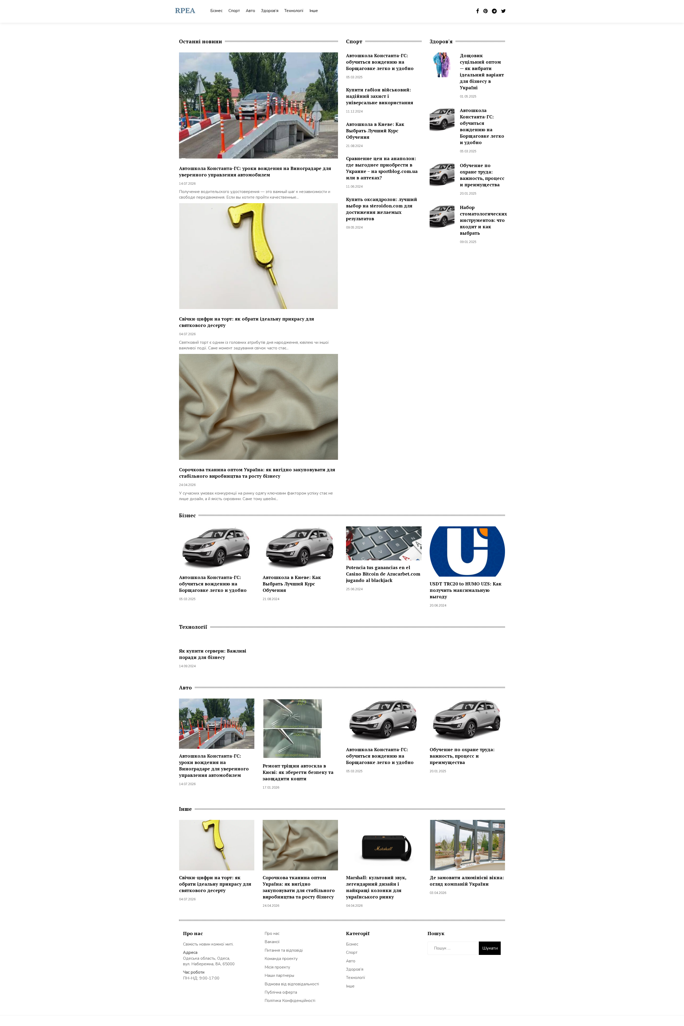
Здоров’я (269, 10)
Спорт (234, 10)
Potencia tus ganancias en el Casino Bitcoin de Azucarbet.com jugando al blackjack (383, 573)
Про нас (272, 933)
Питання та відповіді (284, 950)
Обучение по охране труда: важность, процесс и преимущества (482, 175)
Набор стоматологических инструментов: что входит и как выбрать (483, 220)
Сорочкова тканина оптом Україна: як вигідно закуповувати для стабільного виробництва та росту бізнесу (257, 472)
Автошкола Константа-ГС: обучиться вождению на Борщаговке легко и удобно (380, 61)
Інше (313, 10)
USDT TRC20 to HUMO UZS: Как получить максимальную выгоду (466, 590)
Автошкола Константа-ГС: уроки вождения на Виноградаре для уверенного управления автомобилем (255, 171)
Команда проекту (281, 958)
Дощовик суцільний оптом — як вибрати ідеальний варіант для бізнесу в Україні (482, 71)
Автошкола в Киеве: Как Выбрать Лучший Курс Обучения (375, 130)
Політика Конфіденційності (290, 1000)
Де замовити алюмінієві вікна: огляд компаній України (467, 880)
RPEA (185, 10)
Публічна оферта (281, 992)
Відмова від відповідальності (292, 984)
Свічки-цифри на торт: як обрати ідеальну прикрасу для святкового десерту (215, 883)
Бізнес (216, 10)
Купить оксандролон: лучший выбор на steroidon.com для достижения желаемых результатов (381, 209)
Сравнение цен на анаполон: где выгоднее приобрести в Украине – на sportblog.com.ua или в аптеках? (382, 168)
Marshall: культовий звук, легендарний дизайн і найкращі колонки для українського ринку (376, 887)
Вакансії (272, 941)
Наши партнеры (279, 975)
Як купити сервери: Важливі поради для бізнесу (212, 654)
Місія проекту (277, 967)
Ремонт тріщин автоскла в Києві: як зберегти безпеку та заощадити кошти (298, 772)
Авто (250, 10)
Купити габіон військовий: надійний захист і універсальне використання (379, 96)
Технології (294, 10)
